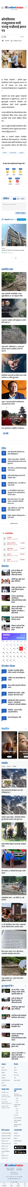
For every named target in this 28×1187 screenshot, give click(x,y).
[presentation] (12, 258)
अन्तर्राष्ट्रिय (4, 1085)
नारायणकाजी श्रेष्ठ (13, 153)
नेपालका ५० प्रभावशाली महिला (18, 1095)
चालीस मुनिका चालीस (17, 1105)
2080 (17, 1098)
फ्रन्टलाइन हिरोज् (18, 1118)
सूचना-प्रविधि (17, 1080)
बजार (15, 1067)
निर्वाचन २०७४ (5, 1141)
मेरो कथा (16, 1115)
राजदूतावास (21, 153)
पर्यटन (15, 1070)
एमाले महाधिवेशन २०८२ (5, 1152)
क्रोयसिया (4, 153)
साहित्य (3, 1073)
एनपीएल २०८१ (5, 1092)
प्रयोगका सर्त (17, 1136)
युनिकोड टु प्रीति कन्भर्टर (17, 1125)
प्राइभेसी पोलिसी (17, 1141)
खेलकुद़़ (3, 1078)
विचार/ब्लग (4, 1070)
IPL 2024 (4, 1099)
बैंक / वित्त (16, 1075)
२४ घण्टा (3, 766)
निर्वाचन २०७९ (5, 1146)
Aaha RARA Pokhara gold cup (6, 1102)
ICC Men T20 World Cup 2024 (6, 1096)
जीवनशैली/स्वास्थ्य (6, 1080)
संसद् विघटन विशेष (6, 1138)
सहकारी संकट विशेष (6, 1133)
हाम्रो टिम (16, 1133)
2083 (17, 1113)
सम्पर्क (15, 1144)
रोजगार (15, 1073)
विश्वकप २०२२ (5, 1156)
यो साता (8, 766)
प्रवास (3, 1083)
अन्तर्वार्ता (4, 1075)
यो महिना (14, 766)
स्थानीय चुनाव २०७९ (6, 1144)
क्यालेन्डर (6, 635)
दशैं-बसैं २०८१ (5, 1158)
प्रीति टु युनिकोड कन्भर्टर (17, 1121)
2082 (17, 1102)
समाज (3, 1067)
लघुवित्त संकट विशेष (6, 1136)
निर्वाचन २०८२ (5, 1149)
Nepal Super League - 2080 (6, 1107)
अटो (15, 1078)
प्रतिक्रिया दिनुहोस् (20, 213)
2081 (17, 1100)
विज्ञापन (16, 1138)
